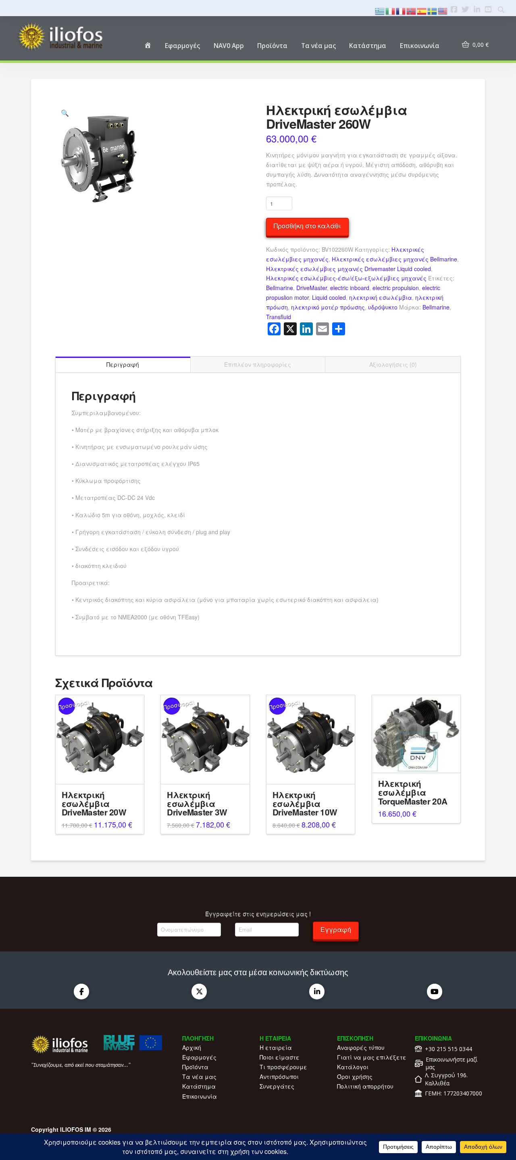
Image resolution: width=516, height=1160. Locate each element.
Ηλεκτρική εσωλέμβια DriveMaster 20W (94, 803)
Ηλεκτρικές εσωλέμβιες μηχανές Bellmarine (394, 259)
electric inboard (349, 288)
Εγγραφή (335, 929)
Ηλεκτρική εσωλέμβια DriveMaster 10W (305, 803)
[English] (443, 10)
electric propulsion (395, 288)
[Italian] (390, 10)
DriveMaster (311, 288)
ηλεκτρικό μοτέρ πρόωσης (328, 307)
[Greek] (380, 10)
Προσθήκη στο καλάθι (307, 225)
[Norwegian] (411, 10)
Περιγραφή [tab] (122, 364)
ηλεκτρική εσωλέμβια (380, 297)
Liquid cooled (329, 297)
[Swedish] (432, 10)
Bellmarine (279, 288)
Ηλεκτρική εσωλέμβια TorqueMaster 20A (412, 792)
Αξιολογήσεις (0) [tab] (393, 364)
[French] (401, 10)
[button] (65, 113)
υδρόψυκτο (382, 307)
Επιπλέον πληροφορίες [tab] (257, 364)
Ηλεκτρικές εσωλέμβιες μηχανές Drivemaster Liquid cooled (348, 269)
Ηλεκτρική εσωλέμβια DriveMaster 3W (197, 803)
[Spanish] (422, 10)
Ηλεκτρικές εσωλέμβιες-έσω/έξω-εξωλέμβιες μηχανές (346, 278)
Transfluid (278, 317)
